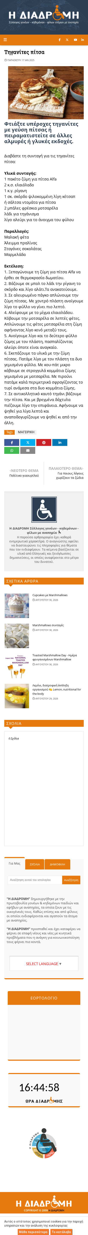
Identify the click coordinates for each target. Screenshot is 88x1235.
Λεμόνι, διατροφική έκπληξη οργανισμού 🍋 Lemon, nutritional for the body (56, 689)
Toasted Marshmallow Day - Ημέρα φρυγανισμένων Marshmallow (54, 657)
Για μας (14, 863)
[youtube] (75, 40)
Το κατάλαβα (61, 1232)
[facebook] (60, 40)
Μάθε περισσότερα (33, 1232)
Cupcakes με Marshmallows (49, 595)
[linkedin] (82, 40)
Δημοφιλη (57, 864)
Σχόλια (35, 864)
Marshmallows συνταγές (48, 625)
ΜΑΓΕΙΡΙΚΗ (26, 432)
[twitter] (67, 40)
